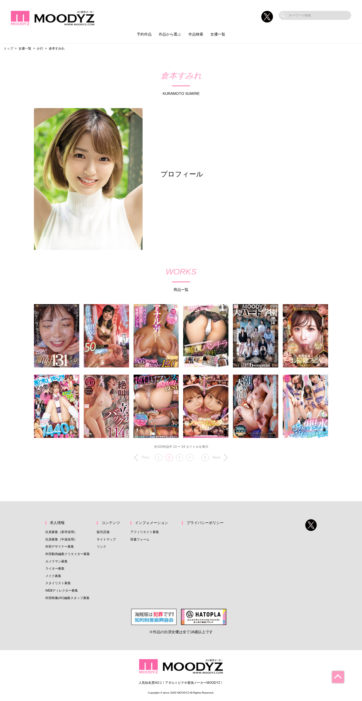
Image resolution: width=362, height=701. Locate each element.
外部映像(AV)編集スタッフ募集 (67, 598)
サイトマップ (106, 539)
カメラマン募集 (56, 561)
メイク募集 (53, 576)
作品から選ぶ (170, 34)
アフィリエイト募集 (144, 532)
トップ (8, 48)
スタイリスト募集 (58, 583)
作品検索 (195, 34)
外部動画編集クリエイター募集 (67, 554)
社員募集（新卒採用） (61, 532)
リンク (101, 546)
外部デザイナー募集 (59, 546)
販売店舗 (103, 532)
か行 (40, 48)
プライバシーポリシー (205, 523)
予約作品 (144, 34)
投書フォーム (139, 539)
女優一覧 (217, 34)
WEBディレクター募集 (61, 590)
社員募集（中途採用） (61, 539)
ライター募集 (54, 568)
